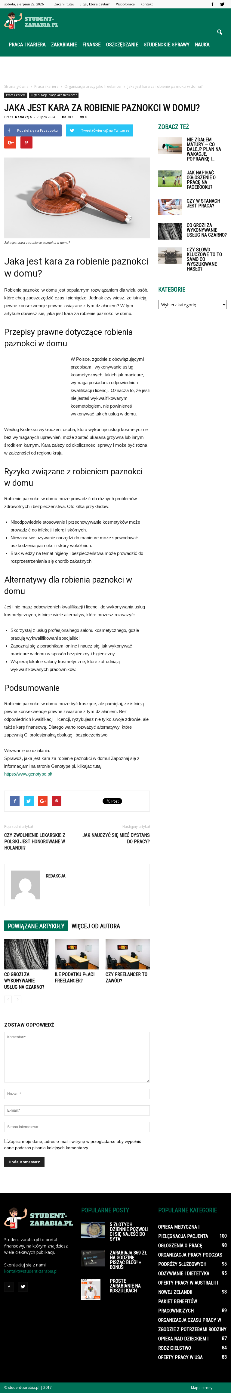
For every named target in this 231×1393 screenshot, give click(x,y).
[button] (219, 32)
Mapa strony (201, 1387)
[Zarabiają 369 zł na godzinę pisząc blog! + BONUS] (93, 1258)
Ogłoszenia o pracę (180, 1245)
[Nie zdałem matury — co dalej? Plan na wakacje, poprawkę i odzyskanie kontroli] (170, 145)
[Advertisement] (115, 70)
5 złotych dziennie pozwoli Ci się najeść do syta (129, 1232)
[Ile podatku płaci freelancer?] (77, 954)
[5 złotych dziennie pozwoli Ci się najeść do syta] (93, 1230)
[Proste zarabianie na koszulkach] (93, 1289)
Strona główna (16, 86)
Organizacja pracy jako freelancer (54, 95)
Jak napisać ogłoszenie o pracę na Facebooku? (201, 180)
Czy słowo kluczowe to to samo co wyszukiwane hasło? (204, 259)
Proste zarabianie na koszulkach (125, 1286)
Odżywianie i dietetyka (183, 1273)
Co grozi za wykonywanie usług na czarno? (24, 981)
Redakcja (23, 117)
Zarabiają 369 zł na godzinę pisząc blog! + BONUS (128, 1260)
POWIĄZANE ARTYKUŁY (36, 926)
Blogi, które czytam (94, 4)
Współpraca (125, 4)
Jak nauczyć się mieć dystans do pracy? (116, 838)
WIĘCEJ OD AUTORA (96, 926)
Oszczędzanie (122, 44)
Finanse (91, 44)
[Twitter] (222, 4)
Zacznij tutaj (64, 4)
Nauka (202, 44)
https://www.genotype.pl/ (28, 773)
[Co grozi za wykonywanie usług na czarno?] (26, 954)
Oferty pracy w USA (180, 1357)
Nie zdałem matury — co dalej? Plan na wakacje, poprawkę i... (204, 149)
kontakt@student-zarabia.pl (30, 1271)
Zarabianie (64, 44)
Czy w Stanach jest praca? (203, 203)
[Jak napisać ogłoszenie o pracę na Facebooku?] (170, 178)
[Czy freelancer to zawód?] (128, 954)
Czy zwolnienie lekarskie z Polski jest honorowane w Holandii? (34, 841)
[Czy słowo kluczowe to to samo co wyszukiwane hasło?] (170, 255)
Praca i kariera (27, 44)
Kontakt (146, 4)
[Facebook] (212, 4)
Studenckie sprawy (166, 44)
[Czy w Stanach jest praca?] (170, 207)
